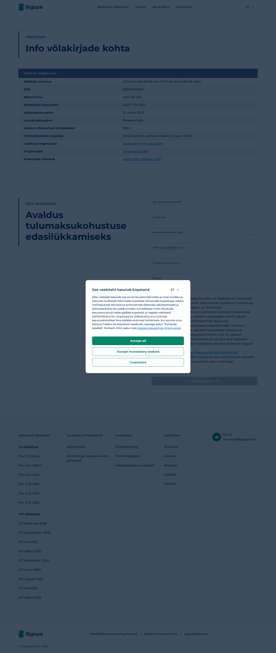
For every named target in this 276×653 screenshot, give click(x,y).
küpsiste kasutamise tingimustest (159, 328)
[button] (175, 290)
